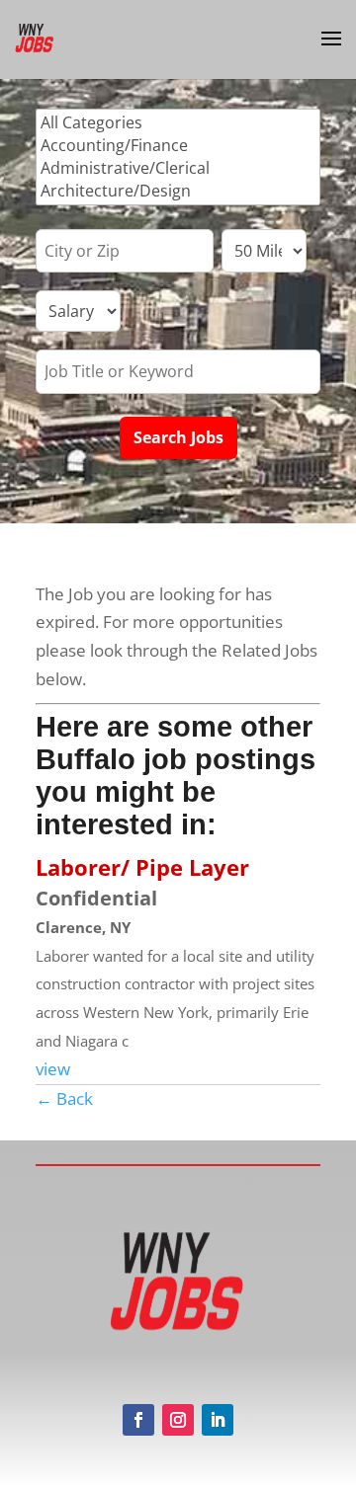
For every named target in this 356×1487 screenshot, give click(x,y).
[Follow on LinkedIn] (217, 1420)
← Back (64, 1098)
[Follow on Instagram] (178, 1420)
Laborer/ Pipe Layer (142, 867)
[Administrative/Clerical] (178, 168)
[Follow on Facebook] (138, 1420)
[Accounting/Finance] (178, 145)
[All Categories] (178, 123)
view (53, 1068)
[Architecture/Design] (178, 191)
